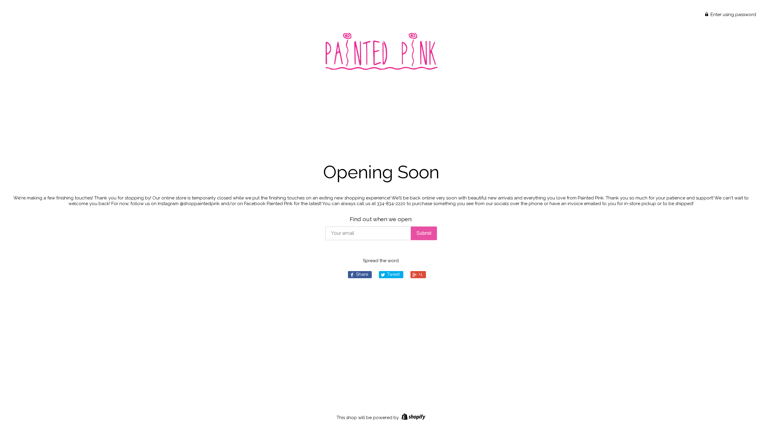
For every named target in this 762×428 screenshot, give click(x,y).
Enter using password (732, 14)
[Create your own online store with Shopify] (412, 417)
